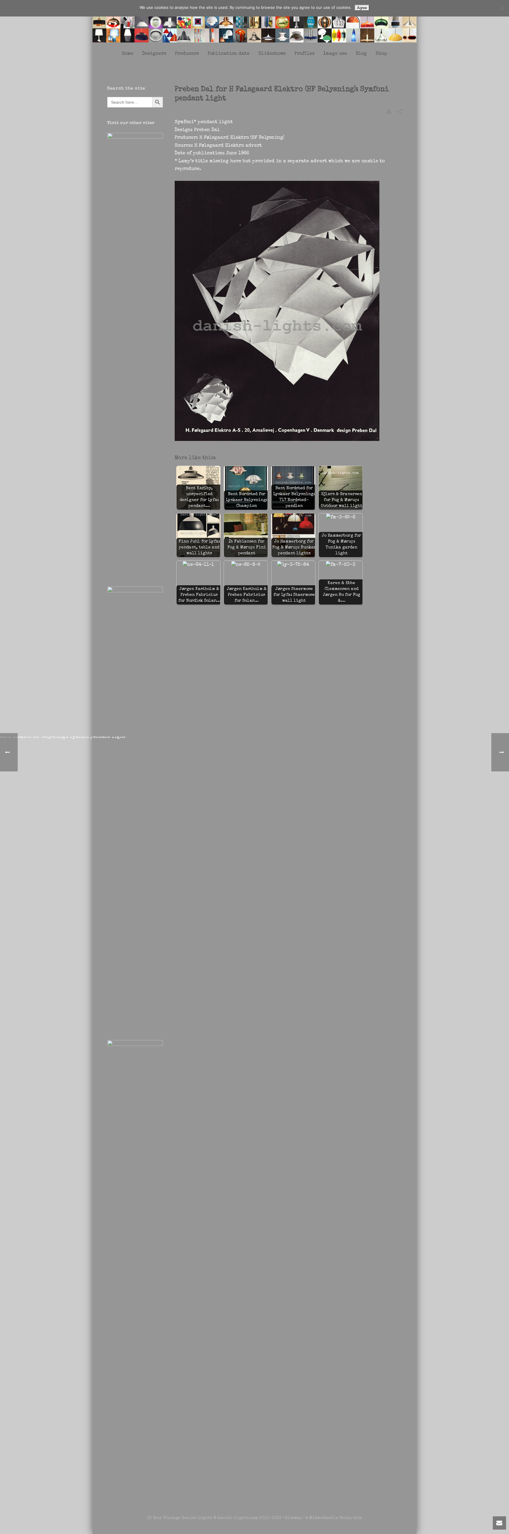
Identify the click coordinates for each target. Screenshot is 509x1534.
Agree (362, 8)
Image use (335, 54)
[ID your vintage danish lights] (254, 23)
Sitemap (293, 1518)
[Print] (388, 111)
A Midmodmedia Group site (334, 1518)
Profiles (305, 54)
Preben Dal (207, 130)
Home (127, 54)
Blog (361, 54)
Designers (154, 54)
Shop (381, 54)
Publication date (228, 54)
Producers (187, 54)
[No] (502, 8)
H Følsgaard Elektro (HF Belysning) (241, 137)
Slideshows (272, 54)
